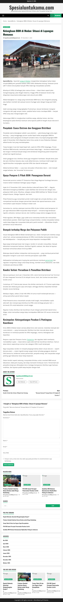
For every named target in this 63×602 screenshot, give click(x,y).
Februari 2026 (6, 550)
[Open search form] (48, 15)
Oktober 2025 (6, 563)
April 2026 (5, 544)
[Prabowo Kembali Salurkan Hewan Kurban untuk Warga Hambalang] (12, 481)
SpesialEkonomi (8, 579)
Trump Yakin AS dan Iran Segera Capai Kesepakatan (16, 523)
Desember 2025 (7, 556)
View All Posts (33, 382)
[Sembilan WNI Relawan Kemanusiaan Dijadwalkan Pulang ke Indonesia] (51, 481)
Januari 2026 (6, 553)
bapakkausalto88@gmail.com (12, 38)
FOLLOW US (57, 15)
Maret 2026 (6, 547)
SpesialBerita (7, 27)
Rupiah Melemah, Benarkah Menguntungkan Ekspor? (16, 517)
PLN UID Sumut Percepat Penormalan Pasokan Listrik (30, 490)
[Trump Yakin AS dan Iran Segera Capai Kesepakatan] (38, 577)
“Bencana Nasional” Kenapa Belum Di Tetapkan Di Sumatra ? (26, 407)
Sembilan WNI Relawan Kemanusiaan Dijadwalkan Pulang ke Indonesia (49, 491)
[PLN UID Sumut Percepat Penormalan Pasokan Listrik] (31, 481)
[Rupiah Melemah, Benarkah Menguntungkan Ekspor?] (9, 577)
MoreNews (37, 600)
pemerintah (49, 260)
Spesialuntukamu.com (31, 7)
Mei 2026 (5, 540)
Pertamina (30, 339)
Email (5, 447)
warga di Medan (25, 81)
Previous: (15, 392)
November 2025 (7, 560)
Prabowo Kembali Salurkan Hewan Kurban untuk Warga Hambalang (11, 491)
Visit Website (21, 382)
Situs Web (6, 453)
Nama (5, 440)
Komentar (6, 418)
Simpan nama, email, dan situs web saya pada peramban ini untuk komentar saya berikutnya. (28, 460)
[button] (3, 15)
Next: (48, 393)
